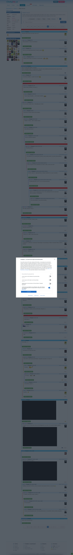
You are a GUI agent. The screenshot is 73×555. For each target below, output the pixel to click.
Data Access (36, 295)
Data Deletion (30, 295)
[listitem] (36, 274)
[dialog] (36, 277)
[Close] (55, 260)
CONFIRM (29, 291)
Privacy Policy (42, 295)
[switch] (49, 276)
